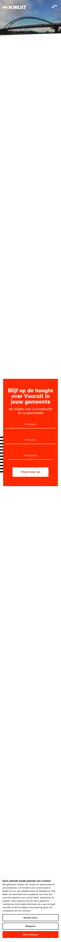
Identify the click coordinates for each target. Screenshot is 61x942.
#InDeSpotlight (18, 298)
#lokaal (22, 165)
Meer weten (10, 366)
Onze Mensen (40, 38)
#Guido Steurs (9, 232)
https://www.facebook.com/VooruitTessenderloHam (18, 87)
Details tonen (30, 917)
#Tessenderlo (38, 163)
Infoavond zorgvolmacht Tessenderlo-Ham (27, 349)
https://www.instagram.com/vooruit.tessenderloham (30, 87)
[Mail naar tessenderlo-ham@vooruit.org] (42, 87)
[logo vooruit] (14, 7)
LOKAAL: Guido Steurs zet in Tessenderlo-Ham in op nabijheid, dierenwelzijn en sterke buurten (27, 219)
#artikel (6, 298)
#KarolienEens (33, 298)
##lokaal (7, 163)
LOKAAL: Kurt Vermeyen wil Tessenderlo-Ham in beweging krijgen (30, 154)
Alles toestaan (30, 934)
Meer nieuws (14, 316)
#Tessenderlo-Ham (21, 163)
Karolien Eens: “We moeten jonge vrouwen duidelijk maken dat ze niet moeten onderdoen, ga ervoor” (29, 286)
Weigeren (30, 926)
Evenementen (25, 38)
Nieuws (52, 38)
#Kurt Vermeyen (10, 165)
